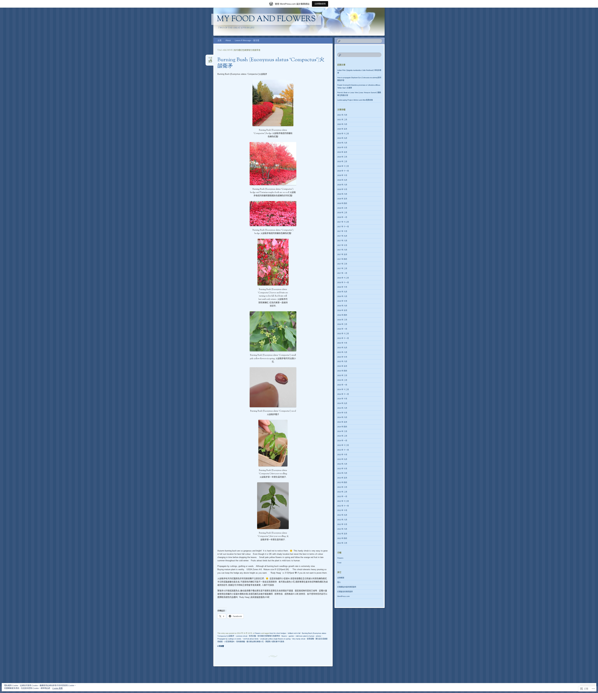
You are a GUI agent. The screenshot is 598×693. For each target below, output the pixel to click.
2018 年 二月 (342, 213)
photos (318, 636)
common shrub (241, 636)
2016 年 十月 (342, 287)
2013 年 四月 (342, 482)
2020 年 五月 (342, 129)
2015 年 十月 (342, 343)
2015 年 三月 (342, 375)
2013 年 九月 (342, 459)
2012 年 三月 (342, 543)
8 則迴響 (220, 646)
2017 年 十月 (342, 231)
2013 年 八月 (342, 464)
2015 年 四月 (342, 371)
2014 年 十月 (342, 399)
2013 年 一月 (342, 496)
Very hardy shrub (298, 639)
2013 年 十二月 (343, 445)
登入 (339, 582)
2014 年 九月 (342, 403)
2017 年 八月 (342, 241)
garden (291, 636)
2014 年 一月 (342, 440)
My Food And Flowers (266, 19)
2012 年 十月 (342, 510)
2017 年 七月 (342, 245)
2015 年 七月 (342, 357)
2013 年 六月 (342, 473)
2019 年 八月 (342, 143)
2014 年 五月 (342, 422)
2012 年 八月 (342, 520)
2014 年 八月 (342, 408)
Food (339, 563)
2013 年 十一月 (343, 450)
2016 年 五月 (342, 310)
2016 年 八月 (342, 296)
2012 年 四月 (342, 538)
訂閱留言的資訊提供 (345, 592)
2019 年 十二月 (343, 134)
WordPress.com (343, 596)
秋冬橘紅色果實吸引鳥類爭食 (269, 636)
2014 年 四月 (342, 427)
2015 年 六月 (342, 361)
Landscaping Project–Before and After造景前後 (355, 100)
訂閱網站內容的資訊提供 (346, 587)
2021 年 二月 (342, 120)
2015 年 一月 (342, 385)
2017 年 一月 (342, 273)
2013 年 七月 (342, 469)
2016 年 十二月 (343, 278)
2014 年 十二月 (343, 389)
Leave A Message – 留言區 (247, 40)
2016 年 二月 (342, 324)
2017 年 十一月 (343, 227)
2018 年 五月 (342, 199)
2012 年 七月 (342, 524)
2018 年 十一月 (343, 171)
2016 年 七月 (342, 301)
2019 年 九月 (342, 138)
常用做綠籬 (240, 642)
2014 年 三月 (342, 431)
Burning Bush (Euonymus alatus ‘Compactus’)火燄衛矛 (270, 63)
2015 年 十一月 (343, 338)
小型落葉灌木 (229, 642)
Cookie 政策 (57, 688)
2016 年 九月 (342, 292)
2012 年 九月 (342, 515)
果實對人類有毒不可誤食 (274, 642)
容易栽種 (310, 639)
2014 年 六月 (342, 417)
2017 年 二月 (342, 268)
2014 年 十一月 (343, 394)
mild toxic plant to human (305, 636)
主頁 (219, 40)
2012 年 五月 (342, 534)
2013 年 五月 (342, 478)
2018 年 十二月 (343, 166)
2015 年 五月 (342, 366)
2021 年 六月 (342, 115)
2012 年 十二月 (343, 501)
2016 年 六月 (342, 306)
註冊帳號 (340, 578)
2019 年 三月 (342, 157)
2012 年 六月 (342, 529)
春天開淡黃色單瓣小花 (255, 642)
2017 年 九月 (342, 236)
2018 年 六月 (342, 194)
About (228, 40)
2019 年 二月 (342, 161)
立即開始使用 (320, 4)
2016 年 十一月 (343, 282)
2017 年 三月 (342, 264)
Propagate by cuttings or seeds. (229, 639)
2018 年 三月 (342, 208)
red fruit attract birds (251, 639)
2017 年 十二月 (343, 222)
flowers (284, 636)
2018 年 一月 (342, 217)
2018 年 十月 (342, 175)
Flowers (258, 633)
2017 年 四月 (342, 259)
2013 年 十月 (342, 455)
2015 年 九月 (342, 348)
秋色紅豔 (252, 636)
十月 (210, 59)
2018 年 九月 (342, 180)
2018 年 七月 (342, 189)
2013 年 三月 (342, 487)
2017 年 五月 (342, 254)
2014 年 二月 (342, 436)
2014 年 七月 (342, 413)
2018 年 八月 (342, 185)
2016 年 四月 (342, 315)
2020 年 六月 (342, 124)
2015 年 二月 (342, 380)
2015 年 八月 (342, 352)
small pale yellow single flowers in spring (275, 639)
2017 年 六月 (342, 250)
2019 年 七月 (342, 147)
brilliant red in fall (294, 633)
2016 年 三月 (342, 320)
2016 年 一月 (342, 329)
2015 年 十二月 (343, 334)
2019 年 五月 (342, 152)
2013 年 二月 (342, 492)
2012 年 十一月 (343, 506)
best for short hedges (278, 633)
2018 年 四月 (342, 203)
